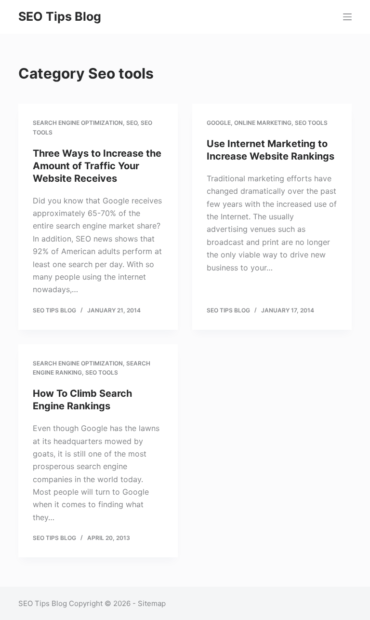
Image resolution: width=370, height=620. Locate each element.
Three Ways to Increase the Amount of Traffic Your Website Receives (97, 166)
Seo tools (311, 122)
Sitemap (152, 603)
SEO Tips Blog (59, 16)
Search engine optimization (78, 122)
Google (219, 122)
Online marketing (262, 122)
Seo (131, 122)
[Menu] (347, 17)
